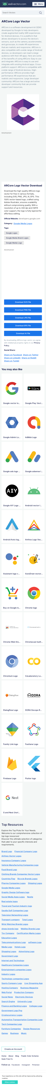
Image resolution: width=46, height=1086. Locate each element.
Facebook (16, 1065)
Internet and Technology (13, 960)
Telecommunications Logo (14, 942)
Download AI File (23, 333)
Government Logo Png (12, 1010)
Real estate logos (10, 901)
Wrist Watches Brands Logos (15, 924)
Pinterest (35, 1065)
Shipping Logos (35, 883)
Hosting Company (10, 988)
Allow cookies (10, 1082)
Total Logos (27, 919)
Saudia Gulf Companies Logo (15, 910)
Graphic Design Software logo (15, 892)
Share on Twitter (30, 355)
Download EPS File (23, 326)
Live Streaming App (33, 983)
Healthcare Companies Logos (15, 965)
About (10, 1056)
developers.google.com (29, 218)
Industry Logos (8, 974)
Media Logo (7, 947)
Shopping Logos (9, 951)
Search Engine (8, 1001)
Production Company (24, 992)
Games (5, 1033)
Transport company (11, 919)
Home (4, 1056)
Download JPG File (23, 318)
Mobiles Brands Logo (30, 929)
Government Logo (10, 956)
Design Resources (31, 1029)
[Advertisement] (23, 157)
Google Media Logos (23, 223)
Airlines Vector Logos (11, 856)
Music (24, 1033)
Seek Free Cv (7, 1059)
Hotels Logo (20, 947)
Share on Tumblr (11, 361)
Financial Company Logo (25, 851)
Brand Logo (7, 851)
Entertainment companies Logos (16, 969)
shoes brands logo (10, 929)
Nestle (30, 897)
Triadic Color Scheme (30, 1056)
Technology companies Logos (15, 979)
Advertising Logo (26, 951)
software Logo (35, 942)
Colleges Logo (35, 1006)
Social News (7, 997)
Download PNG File (23, 310)
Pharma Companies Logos (14, 883)
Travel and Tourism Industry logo (17, 906)
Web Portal (7, 992)
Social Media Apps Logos (13, 897)
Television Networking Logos (15, 915)
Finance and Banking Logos (14, 1006)
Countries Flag (8, 878)
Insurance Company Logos (14, 860)
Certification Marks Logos (29, 933)
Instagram (26, 1065)
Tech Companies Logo (12, 1024)
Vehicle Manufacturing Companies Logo (20, 865)
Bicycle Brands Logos (27, 878)
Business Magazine (29, 988)
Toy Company (8, 933)
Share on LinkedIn (12, 358)
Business (14, 1033)
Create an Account (13, 1049)
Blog (17, 1056)
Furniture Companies (11, 1029)
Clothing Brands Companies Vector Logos (21, 874)
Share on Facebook (13, 355)
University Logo (24, 1001)
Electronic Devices (24, 997)
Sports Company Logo (12, 983)
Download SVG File (23, 302)
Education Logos (9, 938)
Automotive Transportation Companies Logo (22, 1019)
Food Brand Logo (9, 869)
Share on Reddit (29, 358)
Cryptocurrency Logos (12, 1015)
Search (41, 12)
